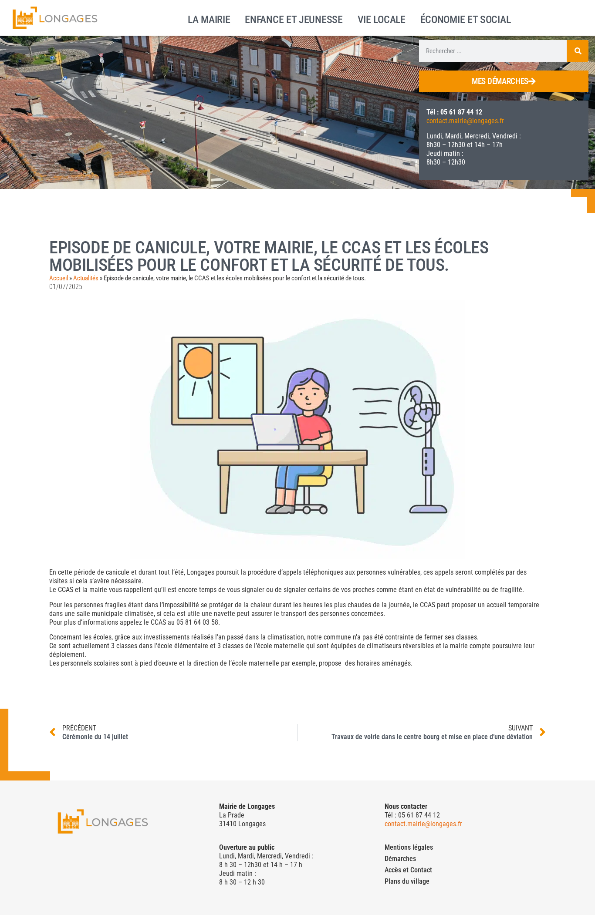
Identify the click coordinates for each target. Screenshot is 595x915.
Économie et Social (465, 18)
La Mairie (209, 18)
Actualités (85, 278)
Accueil (58, 278)
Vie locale (382, 18)
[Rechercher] (577, 51)
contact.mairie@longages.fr (465, 121)
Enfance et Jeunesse (293, 18)
